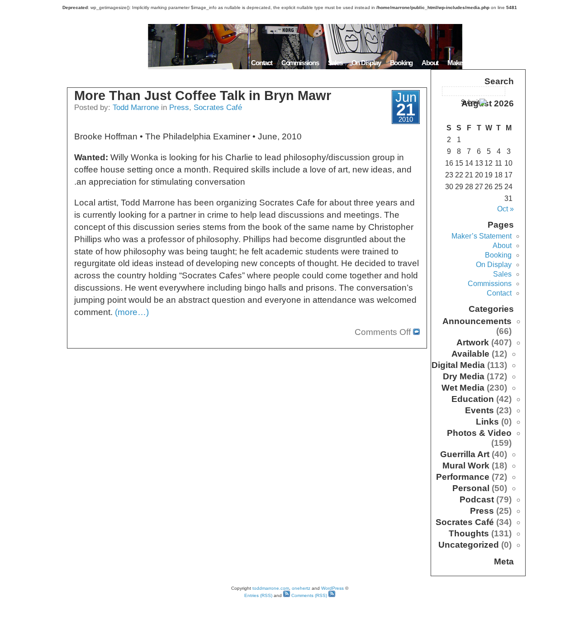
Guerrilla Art (464, 454)
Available (470, 353)
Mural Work (465, 465)
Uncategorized (468, 544)
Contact (261, 63)
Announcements (477, 321)
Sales (335, 63)
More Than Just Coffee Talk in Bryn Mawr (202, 95)
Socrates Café (218, 107)
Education (472, 399)
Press (179, 107)
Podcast (477, 499)
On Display (366, 63)
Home (514, 63)
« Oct (505, 209)
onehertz (301, 588)
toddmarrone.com (270, 588)
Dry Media (463, 376)
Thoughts (469, 533)
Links (487, 421)
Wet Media (462, 387)
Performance (462, 477)
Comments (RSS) (308, 595)
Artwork (472, 342)
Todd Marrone (136, 107)
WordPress (332, 588)
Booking (401, 63)
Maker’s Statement (472, 63)
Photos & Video (479, 433)
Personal (470, 488)
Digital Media (458, 365)
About (430, 63)
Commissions (300, 63)
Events (479, 410)
